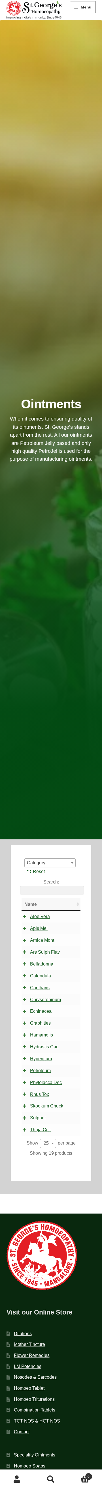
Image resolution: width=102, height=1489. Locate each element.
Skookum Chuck (46, 1106)
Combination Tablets (34, 1410)
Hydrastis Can (44, 1046)
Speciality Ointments (34, 1455)
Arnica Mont (42, 940)
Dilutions (23, 1333)
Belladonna (41, 964)
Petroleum (40, 1070)
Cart (79, 1475)
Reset (39, 871)
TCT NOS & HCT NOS (37, 1421)
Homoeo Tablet (29, 1388)
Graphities (40, 1023)
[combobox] (50, 862)
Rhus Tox (39, 1094)
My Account (17, 1479)
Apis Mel (39, 928)
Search (51, 1479)
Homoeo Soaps (29, 1466)
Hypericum (41, 1058)
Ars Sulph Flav (45, 952)
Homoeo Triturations (34, 1399)
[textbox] (50, 863)
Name (30, 904)
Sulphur (38, 1117)
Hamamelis (41, 1035)
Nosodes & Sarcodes (35, 1377)
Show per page (51, 1143)
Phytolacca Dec (46, 1082)
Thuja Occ (40, 1129)
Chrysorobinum (45, 999)
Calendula (40, 975)
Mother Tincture (29, 1344)
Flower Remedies (32, 1355)
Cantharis (40, 987)
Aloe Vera (40, 916)
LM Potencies (27, 1366)
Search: (51, 882)
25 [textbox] (46, 1143)
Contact (21, 1431)
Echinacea (41, 1011)
